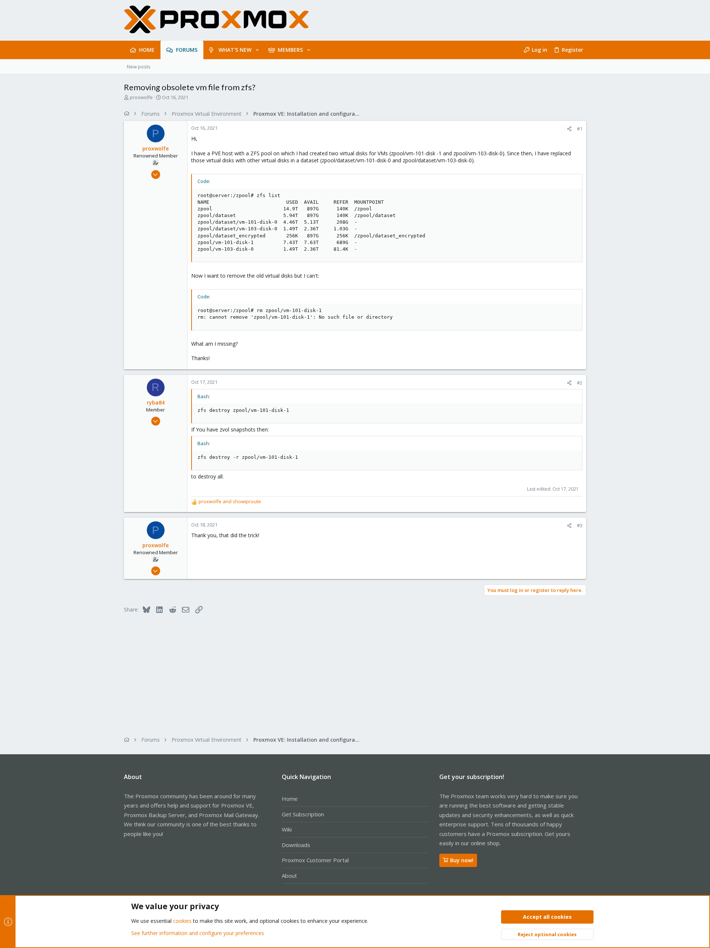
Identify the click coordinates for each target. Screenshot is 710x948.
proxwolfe (141, 97)
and (230, 501)
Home (290, 798)
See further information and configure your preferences (197, 933)
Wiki (287, 829)
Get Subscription (303, 814)
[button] (257, 49)
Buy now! (461, 860)
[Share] (569, 128)
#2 (579, 382)
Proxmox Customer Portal (315, 860)
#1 (579, 128)
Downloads (296, 845)
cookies (182, 920)
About (289, 875)
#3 (579, 525)
